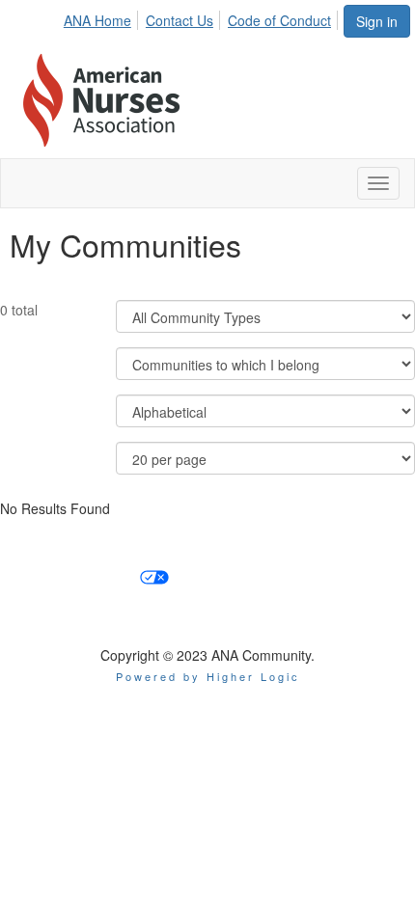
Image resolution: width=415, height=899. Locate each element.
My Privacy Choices (75, 576)
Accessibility (225, 576)
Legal (384, 576)
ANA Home (97, 20)
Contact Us (179, 20)
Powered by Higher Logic (208, 676)
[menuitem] (103, 17)
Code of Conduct (279, 20)
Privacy (314, 576)
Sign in (377, 21)
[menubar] (203, 17)
